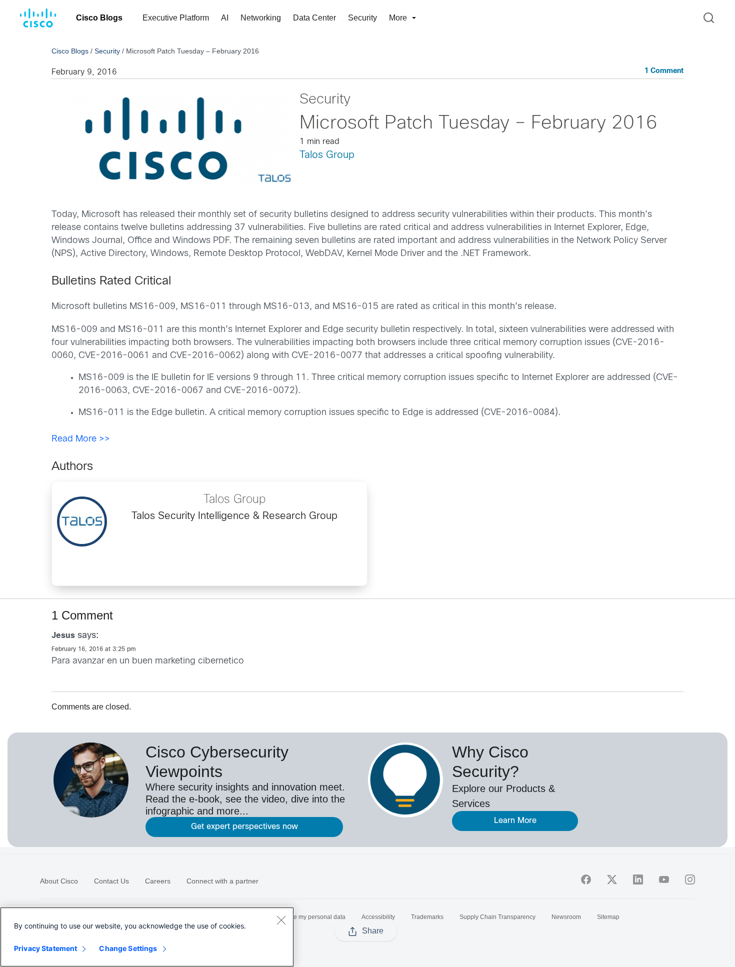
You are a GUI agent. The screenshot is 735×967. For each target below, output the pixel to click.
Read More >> (81, 439)
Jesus (63, 636)
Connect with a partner (222, 881)
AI (224, 18)
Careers (157, 881)
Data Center (314, 18)
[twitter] (612, 879)
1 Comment (664, 71)
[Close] (281, 920)
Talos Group (327, 155)
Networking (260, 18)
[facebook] (586, 879)
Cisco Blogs (99, 18)
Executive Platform (175, 18)
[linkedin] (638, 879)
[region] (147, 937)
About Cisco (59, 881)
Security (362, 18)
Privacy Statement (45, 948)
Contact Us (111, 881)
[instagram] (690, 879)
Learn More (515, 820)
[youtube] (664, 879)
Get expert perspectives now (244, 826)
